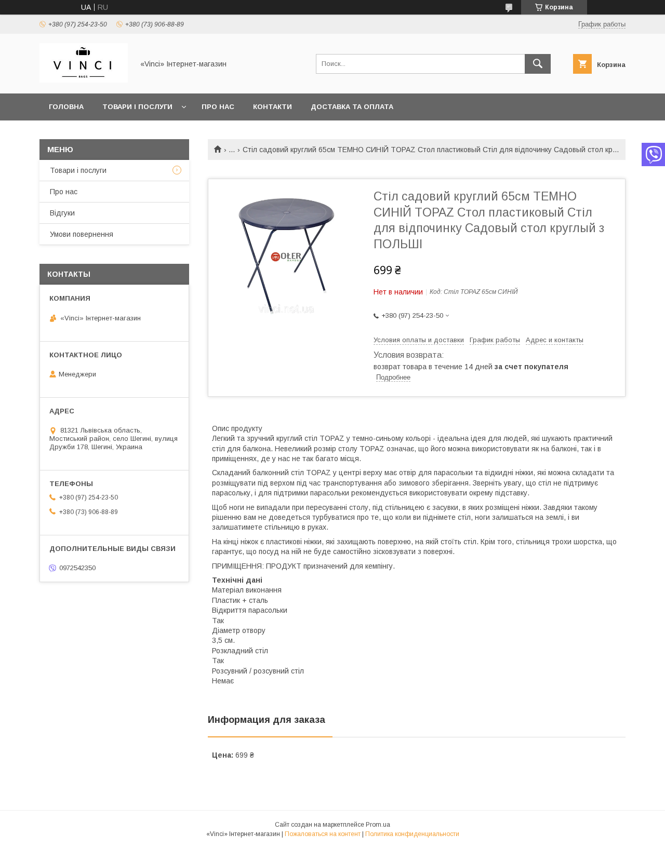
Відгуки (62, 213)
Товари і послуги (137, 107)
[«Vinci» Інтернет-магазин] (83, 80)
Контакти (272, 107)
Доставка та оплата (352, 107)
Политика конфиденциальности (412, 834)
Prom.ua (378, 824)
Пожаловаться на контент (323, 834)
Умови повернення (81, 234)
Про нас (218, 107)
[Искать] (538, 64)
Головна (66, 107)
